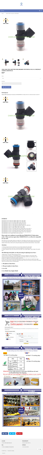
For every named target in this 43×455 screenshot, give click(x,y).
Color (3, 76)
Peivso (5, 450)
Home (3, 13)
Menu (3, 10)
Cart (41, 10)
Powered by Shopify (11, 450)
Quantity (3, 81)
